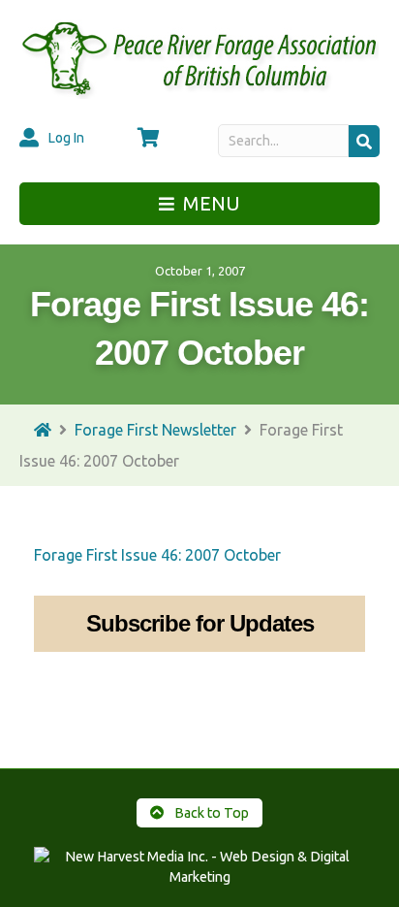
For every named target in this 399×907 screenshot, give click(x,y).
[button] (364, 141)
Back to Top (210, 813)
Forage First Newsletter (155, 429)
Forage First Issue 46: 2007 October (157, 555)
